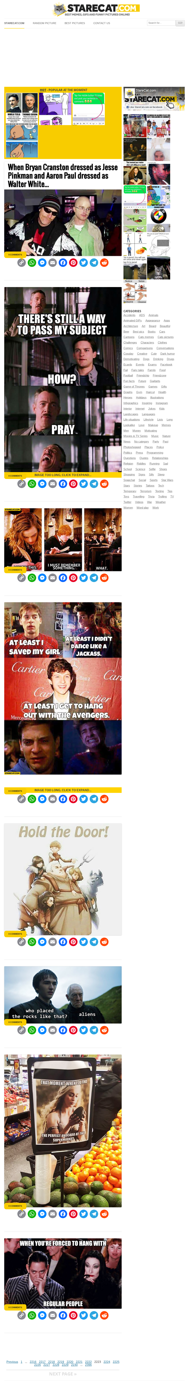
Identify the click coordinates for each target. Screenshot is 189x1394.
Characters (147, 342)
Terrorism (146, 491)
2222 (88, 1361)
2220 (70, 1361)
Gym (139, 392)
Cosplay (128, 353)
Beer (126, 331)
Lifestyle (149, 419)
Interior (127, 408)
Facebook (166, 364)
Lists (160, 419)
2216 (33, 1361)
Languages (148, 414)
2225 (116, 1361)
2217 (42, 1361)
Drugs (170, 359)
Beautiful (165, 326)
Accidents (129, 315)
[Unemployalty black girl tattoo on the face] (158, 173)
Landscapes (130, 414)
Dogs (146, 359)
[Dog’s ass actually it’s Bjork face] (158, 149)
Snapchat (129, 480)
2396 (88, 1364)
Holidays (141, 397)
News (126, 441)
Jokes (152, 408)
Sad (165, 463)
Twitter (127, 502)
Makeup (153, 425)
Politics (127, 452)
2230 (74, 1364)
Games (152, 386)
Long (170, 419)
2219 (60, 1361)
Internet (140, 408)
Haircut (150, 392)
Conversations (165, 348)
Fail (125, 370)
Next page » (63, 1374)
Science (140, 469)
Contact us (101, 23)
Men (126, 430)
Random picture (44, 23)
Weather (161, 502)
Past (165, 441)
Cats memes (146, 337)
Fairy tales (137, 370)
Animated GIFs (132, 320)
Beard (152, 326)
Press (139, 452)
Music (155, 436)
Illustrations (157, 397)
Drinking (158, 359)
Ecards (127, 364)
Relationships (160, 458)
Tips (169, 491)
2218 (51, 1361)
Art (143, 326)
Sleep (161, 474)
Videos (139, 502)
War (149, 502)
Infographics (130, 403)
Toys (126, 496)
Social (142, 480)
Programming (155, 452)
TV (172, 496)
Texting (159, 491)
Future (142, 381)
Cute (154, 353)
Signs (141, 474)
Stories (138, 485)
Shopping (129, 474)
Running (154, 463)
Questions (129, 458)
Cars (162, 331)
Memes (166, 425)
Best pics (138, 331)
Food (162, 370)
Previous (12, 1361)
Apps (167, 320)
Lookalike (129, 425)
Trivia (151, 496)
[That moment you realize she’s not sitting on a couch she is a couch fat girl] (135, 173)
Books (152, 331)
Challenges (130, 342)
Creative (142, 353)
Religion (128, 463)
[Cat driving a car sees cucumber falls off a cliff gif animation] (158, 267)
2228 (56, 1364)
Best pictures (75, 23)
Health (162, 392)
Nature (166, 436)
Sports (154, 480)
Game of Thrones (134, 386)
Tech (161, 485)
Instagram (162, 403)
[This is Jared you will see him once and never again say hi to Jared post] (135, 267)
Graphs (128, 392)
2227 (46, 1364)
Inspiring (147, 403)
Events (140, 364)
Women (128, 507)
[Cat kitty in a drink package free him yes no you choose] (135, 125)
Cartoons (129, 337)
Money (137, 430)
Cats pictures (166, 337)
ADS (142, 315)
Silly (151, 474)
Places (149, 447)
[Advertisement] (94, 56)
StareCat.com (14, 23)
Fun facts (129, 381)
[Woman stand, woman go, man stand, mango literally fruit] (135, 244)
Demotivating (131, 359)
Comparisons (145, 348)
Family (152, 370)
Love (142, 425)
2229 (65, 1364)
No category (141, 441)
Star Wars (167, 480)
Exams (152, 364)
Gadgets (155, 381)
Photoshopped (132, 447)
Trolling (162, 496)
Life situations (131, 419)
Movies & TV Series (135, 436)
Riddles (141, 463)
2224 (107, 1361)
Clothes (162, 342)
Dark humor (167, 353)
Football (128, 375)
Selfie (152, 469)
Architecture (130, 326)
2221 (79, 1361)
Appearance (152, 320)
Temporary (129, 491)
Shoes (163, 469)
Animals (153, 315)
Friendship (143, 375)
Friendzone (159, 375)
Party (156, 441)
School (127, 469)
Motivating (151, 430)
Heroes (127, 397)
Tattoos (150, 485)
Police (160, 447)
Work (155, 507)
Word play (143, 507)
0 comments (15, 255)
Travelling (138, 496)
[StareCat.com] (94, 9)
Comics (128, 348)
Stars (126, 485)
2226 (37, 1364)
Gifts (164, 386)
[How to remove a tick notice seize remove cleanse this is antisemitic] (135, 291)
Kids (162, 408)
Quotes (144, 458)
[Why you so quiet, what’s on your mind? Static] (158, 244)
